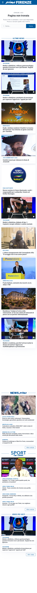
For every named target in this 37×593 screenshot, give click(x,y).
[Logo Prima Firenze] (18, 2)
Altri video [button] (31, 554)
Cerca (31, 26)
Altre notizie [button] (30, 447)
